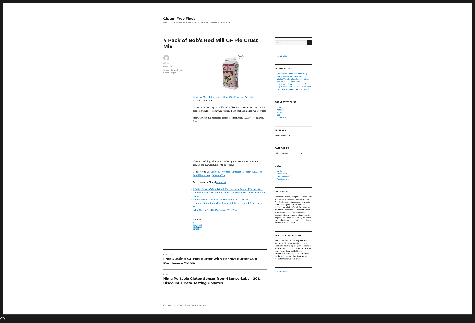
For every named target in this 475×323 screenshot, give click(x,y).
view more (221, 182)
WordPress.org (283, 179)
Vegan (173, 73)
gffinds (166, 63)
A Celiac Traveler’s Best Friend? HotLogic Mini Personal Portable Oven (228, 189)
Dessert (180, 70)
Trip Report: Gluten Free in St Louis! (291, 84)
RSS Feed (257, 172)
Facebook (215, 172)
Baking (173, 70)
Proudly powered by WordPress (193, 305)
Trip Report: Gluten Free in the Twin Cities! (294, 87)
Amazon (166, 70)
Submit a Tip (218, 175)
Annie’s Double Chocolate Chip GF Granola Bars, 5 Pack (220, 199)
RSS (278, 115)
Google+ (247, 172)
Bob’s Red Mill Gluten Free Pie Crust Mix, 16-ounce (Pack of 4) (223, 97)
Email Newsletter (201, 175)
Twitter (226, 172)
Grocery (166, 73)
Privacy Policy (282, 271)
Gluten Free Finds (179, 18)
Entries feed (282, 174)
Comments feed (283, 176)
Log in (279, 171)
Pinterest (236, 172)
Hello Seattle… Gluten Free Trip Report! (293, 89)
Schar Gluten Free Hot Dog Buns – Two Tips (215, 210)
